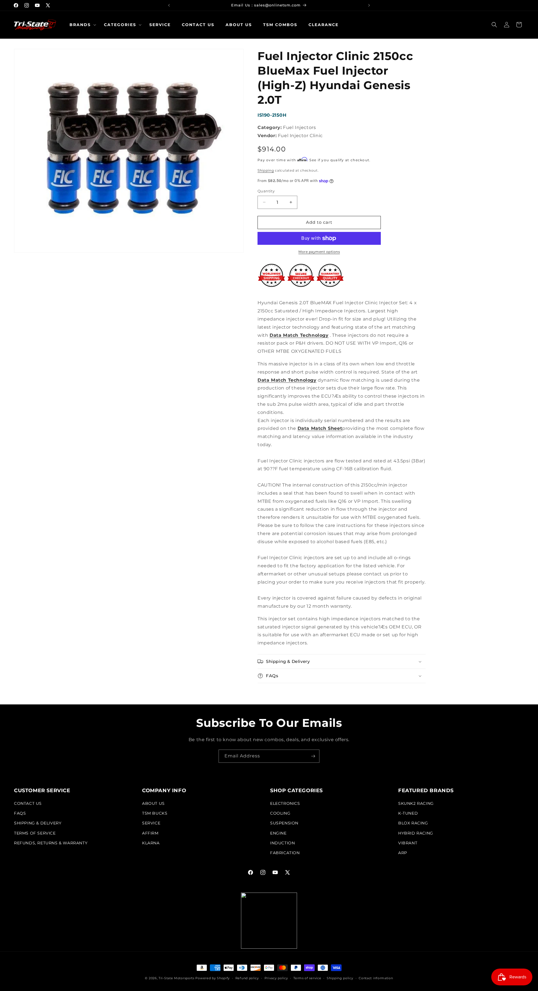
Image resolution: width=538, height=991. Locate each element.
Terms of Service (35, 833)
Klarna (151, 842)
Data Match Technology (299, 335)
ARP (402, 852)
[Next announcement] (369, 5)
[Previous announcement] (169, 5)
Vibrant (407, 842)
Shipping (266, 170)
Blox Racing (413, 823)
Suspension (284, 823)
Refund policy (247, 978)
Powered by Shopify (212, 978)
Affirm (150, 833)
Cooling (280, 813)
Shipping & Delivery (37, 823)
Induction (282, 842)
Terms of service (307, 978)
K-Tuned (408, 813)
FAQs (20, 813)
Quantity (266, 191)
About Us (153, 803)
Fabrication (285, 852)
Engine (278, 833)
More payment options (319, 252)
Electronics (285, 803)
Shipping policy (340, 978)
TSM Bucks (154, 813)
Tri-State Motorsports (176, 978)
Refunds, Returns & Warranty (50, 842)
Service (151, 823)
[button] (81, 25)
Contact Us (28, 803)
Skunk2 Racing (416, 803)
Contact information (376, 978)
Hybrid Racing (415, 833)
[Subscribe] (313, 756)
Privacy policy (276, 978)
